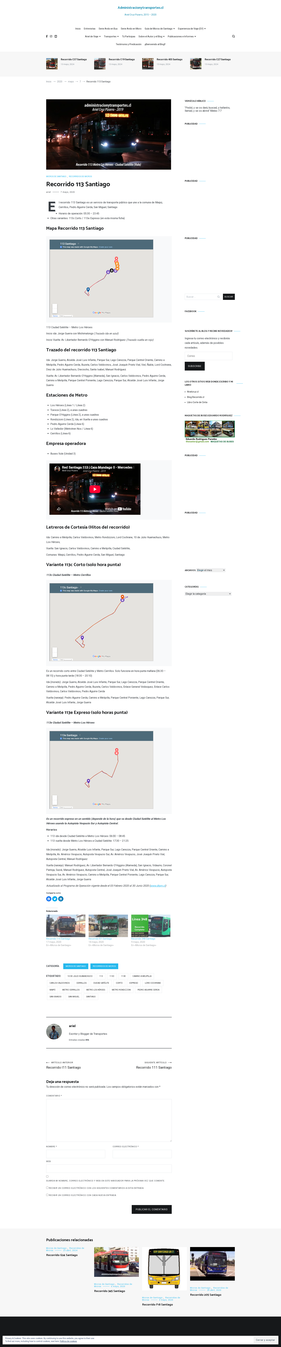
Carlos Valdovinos (60, 983)
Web (48, 1161)
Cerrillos (81, 983)
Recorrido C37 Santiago (74, 59)
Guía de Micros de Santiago (159, 28)
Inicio (78, 28)
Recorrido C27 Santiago (218, 59)
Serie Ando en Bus (108, 28)
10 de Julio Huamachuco (80, 976)
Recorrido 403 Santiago (169, 59)
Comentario (54, 1096)
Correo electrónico (126, 1146)
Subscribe (194, 366)
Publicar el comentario (152, 1209)
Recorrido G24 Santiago (62, 1255)
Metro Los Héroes (95, 990)
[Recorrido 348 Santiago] (150, 926)
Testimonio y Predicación (128, 44)
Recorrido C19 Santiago (122, 59)
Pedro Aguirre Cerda (148, 990)
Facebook (190, 311)
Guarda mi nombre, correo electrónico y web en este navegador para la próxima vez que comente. (105, 1181)
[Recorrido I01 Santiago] (108, 926)
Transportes (110, 36)
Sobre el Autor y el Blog (150, 36)
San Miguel (73, 997)
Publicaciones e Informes (181, 36)
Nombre (51, 1146)
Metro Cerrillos (71, 990)
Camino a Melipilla (142, 976)
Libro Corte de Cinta (197, 402)
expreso (133, 983)
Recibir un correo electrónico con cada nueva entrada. (83, 1195)
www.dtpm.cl (157, 885)
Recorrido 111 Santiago (154, 1065)
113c (112, 976)
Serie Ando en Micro (131, 28)
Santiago (91, 997)
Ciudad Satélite (101, 983)
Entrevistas (89, 28)
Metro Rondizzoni (121, 990)
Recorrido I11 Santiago (63, 1065)
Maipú (52, 990)
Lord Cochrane (153, 983)
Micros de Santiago (56, 176)
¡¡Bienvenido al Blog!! (155, 44)
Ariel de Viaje (91, 36)
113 (101, 976)
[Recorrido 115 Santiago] (65, 926)
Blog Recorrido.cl (195, 397)
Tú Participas (128, 36)
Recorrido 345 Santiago (109, 1291)
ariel (48, 192)
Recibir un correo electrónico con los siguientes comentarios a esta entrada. (96, 1188)
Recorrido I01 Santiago (100, 938)
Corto (119, 983)
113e (123, 976)
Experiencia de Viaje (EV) (190, 28)
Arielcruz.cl (193, 391)
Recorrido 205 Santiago (205, 1294)
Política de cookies (68, 1341)
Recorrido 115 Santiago (58, 938)
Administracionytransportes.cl (140, 8)
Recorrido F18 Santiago (157, 1304)
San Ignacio (55, 997)
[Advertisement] (210, 149)
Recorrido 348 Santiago (143, 938)
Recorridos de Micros (80, 176)
